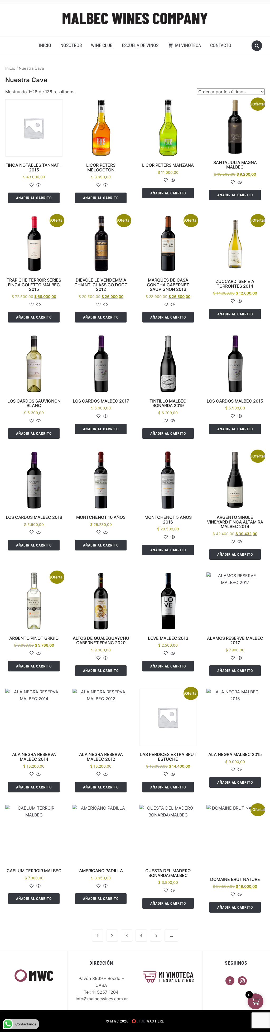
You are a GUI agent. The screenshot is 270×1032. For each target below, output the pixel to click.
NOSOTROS (71, 45)
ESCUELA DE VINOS (140, 45)
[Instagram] (242, 980)
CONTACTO (220, 45)
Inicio (10, 68)
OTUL (140, 1021)
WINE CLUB (102, 45)
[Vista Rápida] (38, 185)
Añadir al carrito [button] (34, 198)
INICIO (45, 45)
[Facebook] (229, 980)
